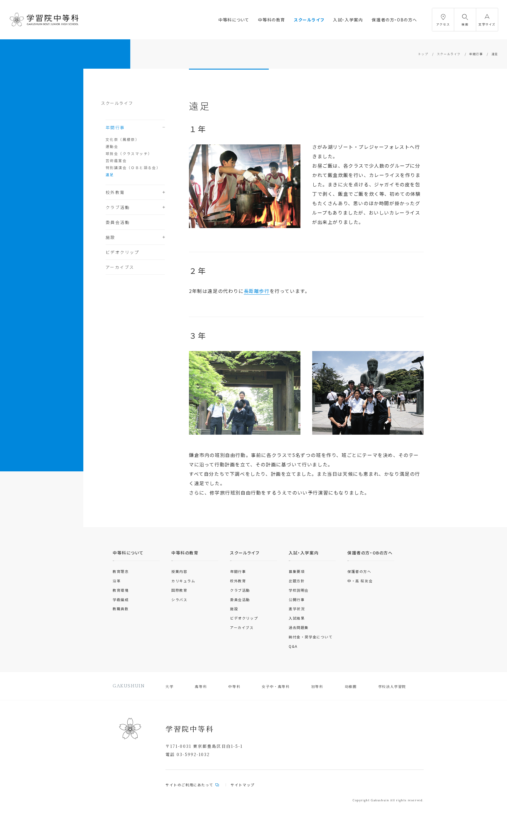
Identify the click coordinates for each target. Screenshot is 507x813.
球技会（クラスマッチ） (129, 153)
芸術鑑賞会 (116, 160)
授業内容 (179, 571)
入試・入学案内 (348, 20)
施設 (110, 237)
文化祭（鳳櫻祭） (122, 139)
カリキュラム (183, 580)
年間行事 (476, 54)
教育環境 (121, 590)
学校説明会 (299, 590)
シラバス (179, 599)
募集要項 (297, 571)
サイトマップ (243, 785)
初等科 (317, 686)
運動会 (112, 146)
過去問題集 (299, 627)
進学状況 (297, 608)
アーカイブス (120, 267)
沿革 (117, 580)
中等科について (233, 20)
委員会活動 (118, 222)
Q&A (293, 646)
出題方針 (297, 580)
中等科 (234, 686)
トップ (423, 54)
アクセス (443, 24)
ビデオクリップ (122, 252)
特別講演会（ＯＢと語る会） (133, 167)
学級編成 (121, 599)
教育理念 (121, 571)
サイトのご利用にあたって (189, 785)
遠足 (110, 174)
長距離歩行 (257, 290)
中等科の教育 (271, 20)
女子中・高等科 (276, 686)
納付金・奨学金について (311, 636)
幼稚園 (351, 686)
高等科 (201, 686)
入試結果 (297, 617)
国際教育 (179, 590)
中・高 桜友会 (360, 580)
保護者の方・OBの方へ (394, 20)
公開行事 (297, 599)
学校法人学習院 (392, 686)
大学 (169, 686)
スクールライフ (309, 20)
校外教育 (115, 192)
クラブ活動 (118, 207)
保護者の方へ (359, 571)
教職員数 (121, 608)
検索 (465, 24)
